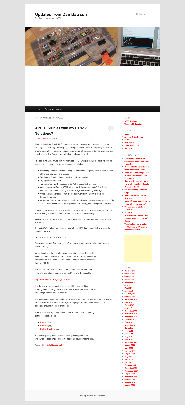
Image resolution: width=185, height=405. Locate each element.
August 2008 (129, 353)
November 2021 (130, 282)
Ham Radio (46, 345)
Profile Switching (47, 328)
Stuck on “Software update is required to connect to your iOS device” (136, 175)
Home (38, 109)
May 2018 (128, 302)
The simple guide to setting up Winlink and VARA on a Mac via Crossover (135, 227)
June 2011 (128, 331)
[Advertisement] (92, 86)
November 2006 (130, 376)
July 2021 (128, 285)
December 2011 (130, 325)
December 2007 (130, 368)
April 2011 (128, 333)
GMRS (127, 139)
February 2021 (130, 293)
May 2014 (128, 322)
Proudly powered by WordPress (92, 395)
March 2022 (129, 279)
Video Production (131, 145)
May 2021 (128, 288)
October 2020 (129, 296)
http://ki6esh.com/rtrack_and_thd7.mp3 (52, 279)
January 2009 (129, 351)
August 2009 (129, 345)
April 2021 (128, 290)
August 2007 (129, 373)
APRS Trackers (130, 121)
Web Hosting (129, 148)
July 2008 (128, 356)
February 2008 (130, 365)
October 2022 (129, 276)
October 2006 (129, 379)
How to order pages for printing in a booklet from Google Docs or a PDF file (136, 184)
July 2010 (128, 336)
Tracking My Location (53, 109)
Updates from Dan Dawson (61, 14)
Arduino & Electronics (133, 137)
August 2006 (129, 385)
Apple (126, 134)
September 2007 (131, 371)
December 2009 (130, 342)
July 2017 (128, 308)
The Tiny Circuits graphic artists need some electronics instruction (136, 161)
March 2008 (129, 362)
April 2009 (128, 348)
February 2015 (130, 319)
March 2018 (129, 305)
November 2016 (130, 313)
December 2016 (130, 310)
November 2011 (130, 328)
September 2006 (131, 382)
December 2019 (130, 299)
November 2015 (130, 316)
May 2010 (128, 339)
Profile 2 (44, 325)
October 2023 (129, 273)
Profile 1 (44, 322)
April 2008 (128, 359)
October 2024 (129, 270)
